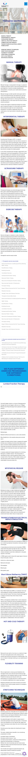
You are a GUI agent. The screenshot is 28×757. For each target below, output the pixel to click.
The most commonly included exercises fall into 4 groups (13, 340)
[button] (25, 3)
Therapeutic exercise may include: (10, 261)
